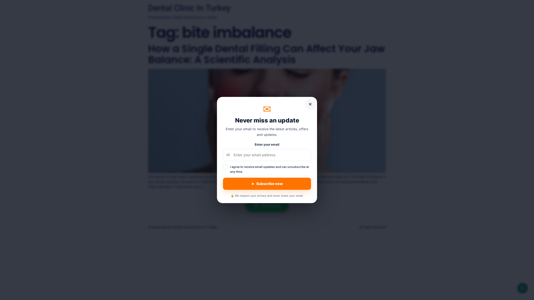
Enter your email (267, 144)
